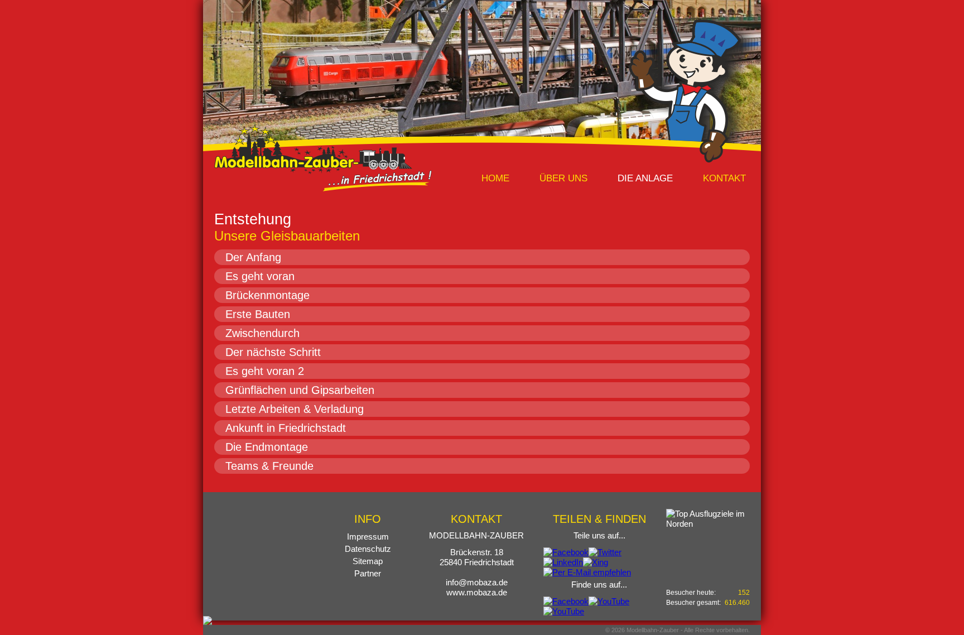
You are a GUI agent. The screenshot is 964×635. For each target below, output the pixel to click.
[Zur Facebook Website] (207, 619)
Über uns (563, 178)
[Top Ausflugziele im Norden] (708, 540)
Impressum (368, 536)
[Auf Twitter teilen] (605, 552)
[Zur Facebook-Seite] (566, 601)
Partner (367, 573)
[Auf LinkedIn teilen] (563, 562)
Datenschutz (368, 549)
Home (495, 178)
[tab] (482, 257)
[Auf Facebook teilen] (566, 552)
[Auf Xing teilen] (595, 562)
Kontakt (724, 178)
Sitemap (368, 561)
